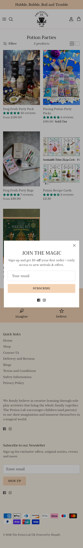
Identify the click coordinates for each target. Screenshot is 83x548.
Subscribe (41, 288)
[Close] (74, 245)
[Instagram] (44, 300)
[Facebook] (38, 300)
